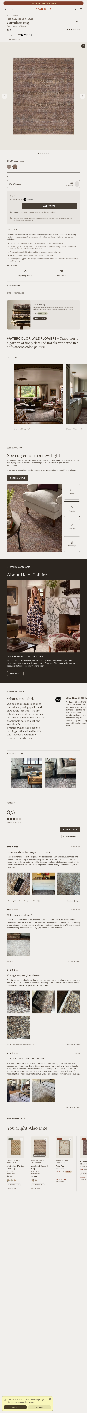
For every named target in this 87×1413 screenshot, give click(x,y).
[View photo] (18, 884)
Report (78, 901)
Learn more (29, 1402)
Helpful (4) (70, 901)
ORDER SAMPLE (17, 478)
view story (15, 673)
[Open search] (11, 8)
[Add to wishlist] (77, 21)
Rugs (8, 15)
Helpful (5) (70, 961)
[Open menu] (6, 8)
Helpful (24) (69, 1107)
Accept (15, 1407)
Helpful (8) (70, 1044)
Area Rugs (16, 15)
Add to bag (40, 318)
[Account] (75, 8)
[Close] (50, 1399)
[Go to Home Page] (43, 9)
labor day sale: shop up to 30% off (43, 3)
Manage (39, 1407)
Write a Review (70, 829)
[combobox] (15, 206)
